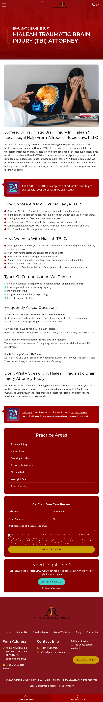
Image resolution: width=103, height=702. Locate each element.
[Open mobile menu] (4, 5)
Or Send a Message (51, 588)
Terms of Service (50, 535)
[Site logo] (42, 4)
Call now (27, 412)
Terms (53, 685)
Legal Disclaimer (38, 685)
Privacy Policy (62, 535)
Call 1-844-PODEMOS (34, 186)
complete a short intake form (67, 186)
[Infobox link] (96, 5)
